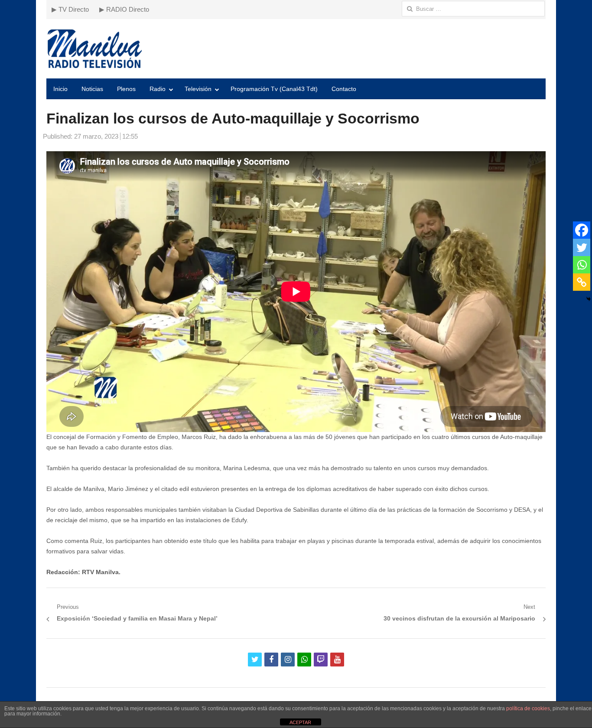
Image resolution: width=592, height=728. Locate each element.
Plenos (126, 88)
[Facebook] (581, 230)
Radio (158, 88)
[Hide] (588, 299)
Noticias (92, 88)
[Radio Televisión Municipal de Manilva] (296, 48)
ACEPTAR (300, 722)
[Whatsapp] (581, 264)
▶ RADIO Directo (124, 9)
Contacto (344, 88)
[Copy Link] (581, 282)
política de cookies (528, 708)
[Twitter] (581, 247)
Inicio (60, 88)
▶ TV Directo (70, 9)
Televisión (198, 88)
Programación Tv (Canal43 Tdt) (274, 88)
